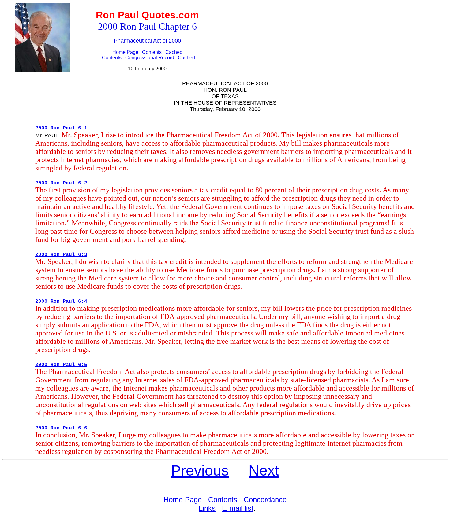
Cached (173, 52)
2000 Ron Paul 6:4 (61, 301)
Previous (200, 470)
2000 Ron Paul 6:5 (61, 365)
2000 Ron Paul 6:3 (61, 255)
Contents (152, 52)
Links (207, 508)
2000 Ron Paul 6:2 (61, 183)
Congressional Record (149, 57)
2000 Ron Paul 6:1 (61, 128)
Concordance (265, 499)
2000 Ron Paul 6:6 (61, 428)
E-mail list (237, 508)
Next (264, 470)
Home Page (125, 52)
